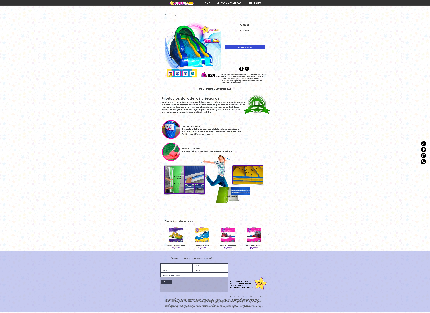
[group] (215, 238)
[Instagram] (423, 155)
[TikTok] (423, 143)
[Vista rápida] (176, 234)
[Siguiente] (268, 234)
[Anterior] (161, 234)
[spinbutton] (245, 39)
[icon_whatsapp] (423, 161)
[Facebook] (423, 149)
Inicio (167, 15)
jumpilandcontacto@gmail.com (241, 287)
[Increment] (248, 39)
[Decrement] (241, 39)
